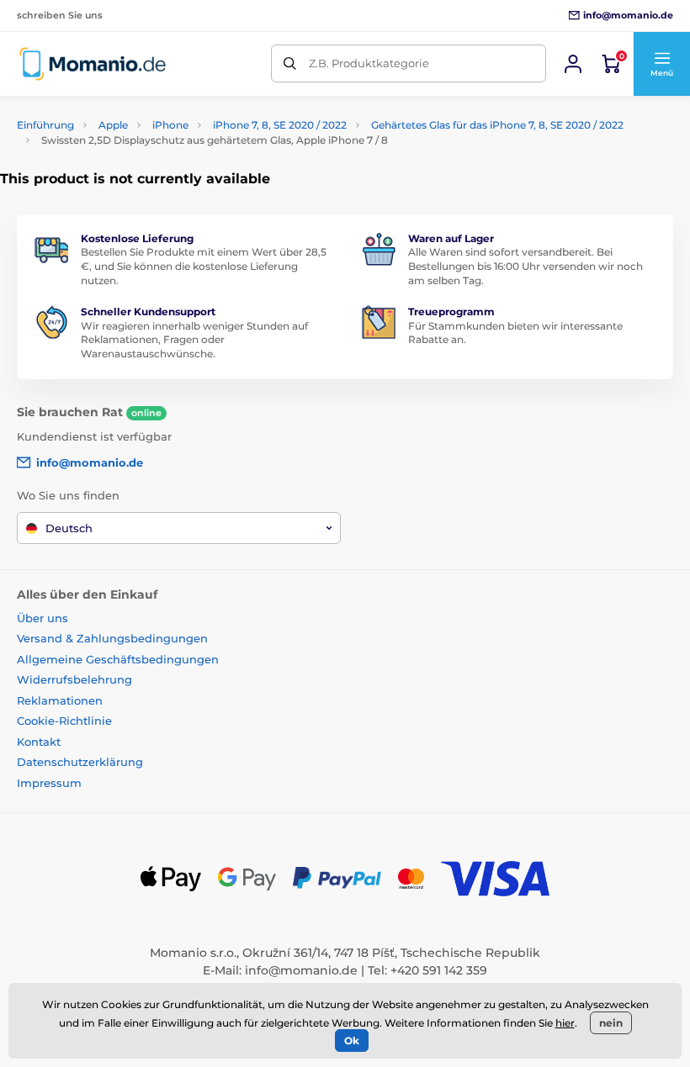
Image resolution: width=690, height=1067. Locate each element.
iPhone (170, 125)
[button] (661, 64)
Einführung (45, 125)
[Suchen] (290, 63)
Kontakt (39, 741)
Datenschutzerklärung (80, 762)
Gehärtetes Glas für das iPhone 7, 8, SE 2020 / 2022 (497, 125)
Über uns (42, 618)
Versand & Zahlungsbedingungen (112, 638)
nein (611, 1023)
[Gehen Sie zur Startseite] (92, 63)
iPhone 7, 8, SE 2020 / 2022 (280, 125)
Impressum (49, 783)
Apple (113, 125)
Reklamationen (60, 700)
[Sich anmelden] (573, 64)
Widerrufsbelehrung (74, 679)
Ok (351, 1040)
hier (565, 1023)
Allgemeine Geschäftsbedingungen (118, 659)
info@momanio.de (301, 970)
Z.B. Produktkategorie (369, 63)
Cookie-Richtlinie (64, 720)
